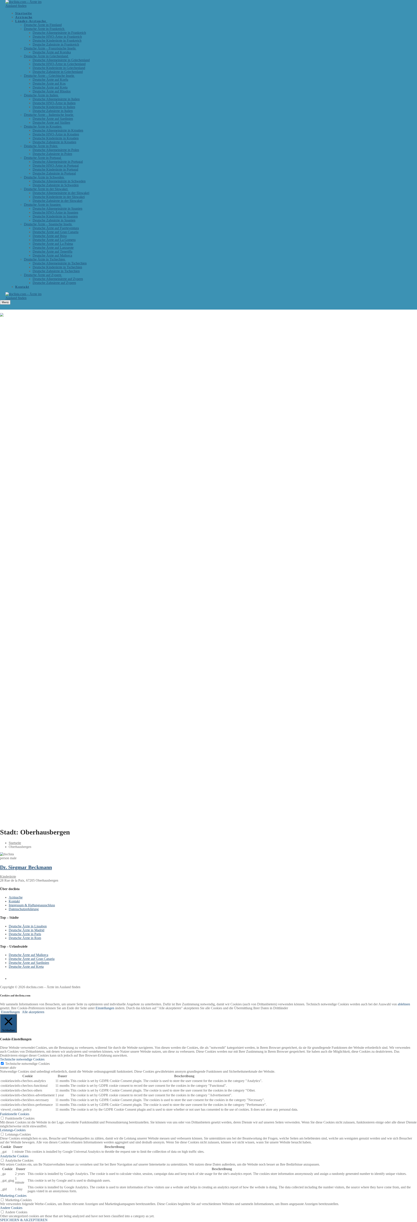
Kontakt (14, 901)
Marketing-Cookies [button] (13, 1195)
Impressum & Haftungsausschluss (32, 905)
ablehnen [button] (404, 1004)
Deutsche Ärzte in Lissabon (28, 926)
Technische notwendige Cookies (27, 1063)
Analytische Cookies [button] (14, 1156)
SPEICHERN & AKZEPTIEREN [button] (24, 1220)
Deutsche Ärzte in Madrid (26, 930)
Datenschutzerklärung (24, 909)
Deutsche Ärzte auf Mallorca (28, 955)
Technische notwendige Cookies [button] (22, 1059)
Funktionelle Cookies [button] (14, 1114)
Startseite (15, 843)
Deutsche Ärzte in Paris (25, 934)
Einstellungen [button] (105, 1008)
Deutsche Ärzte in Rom (25, 938)
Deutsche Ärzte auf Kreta (26, 966)
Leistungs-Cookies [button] (13, 1130)
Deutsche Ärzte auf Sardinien (29, 963)
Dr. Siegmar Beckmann (26, 867)
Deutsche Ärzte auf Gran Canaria (32, 959)
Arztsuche (16, 897)
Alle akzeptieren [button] (33, 1012)
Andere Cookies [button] (11, 1208)
